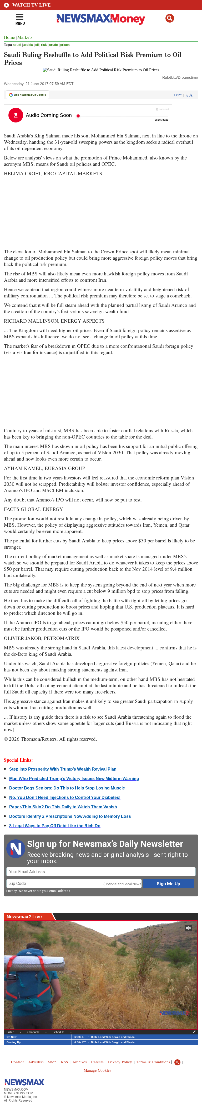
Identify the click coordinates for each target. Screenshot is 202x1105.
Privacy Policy (120, 1061)
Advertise (36, 1061)
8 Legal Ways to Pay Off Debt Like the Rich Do (54, 826)
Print (177, 95)
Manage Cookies (97, 1070)
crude (53, 45)
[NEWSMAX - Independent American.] (101, 19)
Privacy (11, 891)
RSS (64, 1061)
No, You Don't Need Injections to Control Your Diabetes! (64, 797)
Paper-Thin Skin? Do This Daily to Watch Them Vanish (63, 807)
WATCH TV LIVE (31, 5)
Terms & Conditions (153, 1061)
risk (44, 45)
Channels (33, 1032)
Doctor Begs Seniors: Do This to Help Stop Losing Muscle (67, 788)
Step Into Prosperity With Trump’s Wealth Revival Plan (63, 769)
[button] (169, 18)
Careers (97, 1061)
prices (65, 45)
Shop (52, 1061)
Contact (17, 1061)
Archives (79, 1061)
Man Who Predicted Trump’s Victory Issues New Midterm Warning (74, 778)
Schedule (58, 1032)
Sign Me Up (168, 883)
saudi (17, 45)
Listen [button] (10, 1032)
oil (37, 45)
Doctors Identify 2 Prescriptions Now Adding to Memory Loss (70, 816)
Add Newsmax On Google (30, 94)
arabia (28, 45)
